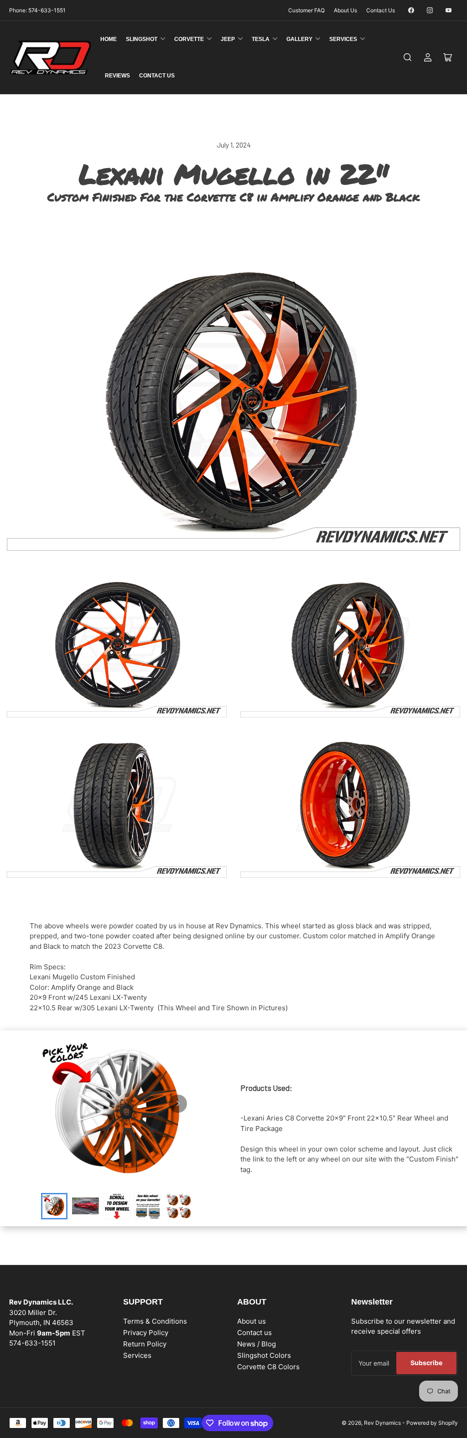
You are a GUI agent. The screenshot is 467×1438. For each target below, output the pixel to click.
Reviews (117, 75)
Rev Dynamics (382, 1422)
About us (251, 1321)
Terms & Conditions (155, 1321)
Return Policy (144, 1344)
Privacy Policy (145, 1332)
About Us (345, 10)
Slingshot (141, 39)
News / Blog (256, 1344)
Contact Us (380, 10)
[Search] (408, 57)
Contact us (254, 1332)
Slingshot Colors (264, 1355)
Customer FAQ (306, 10)
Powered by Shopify (432, 1422)
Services (343, 39)
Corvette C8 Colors (268, 1366)
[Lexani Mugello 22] (233, 400)
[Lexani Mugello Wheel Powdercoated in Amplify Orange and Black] (117, 644)
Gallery (299, 39)
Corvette (189, 39)
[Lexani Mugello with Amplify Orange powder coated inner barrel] (350, 804)
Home (108, 39)
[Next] (178, 1104)
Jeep (228, 39)
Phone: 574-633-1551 (37, 10)
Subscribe (426, 1362)
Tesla (261, 39)
